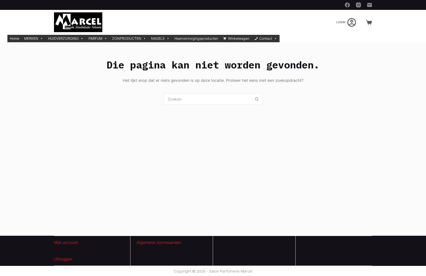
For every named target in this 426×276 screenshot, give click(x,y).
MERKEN (31, 38)
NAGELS (158, 38)
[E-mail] (369, 4)
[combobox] (207, 99)
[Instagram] (358, 4)
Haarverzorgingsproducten (196, 38)
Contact (265, 38)
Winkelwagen (238, 38)
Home (14, 38)
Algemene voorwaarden (159, 242)
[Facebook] (347, 4)
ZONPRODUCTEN (126, 38)
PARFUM (95, 38)
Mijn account (66, 242)
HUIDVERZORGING (63, 38)
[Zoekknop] (256, 99)
